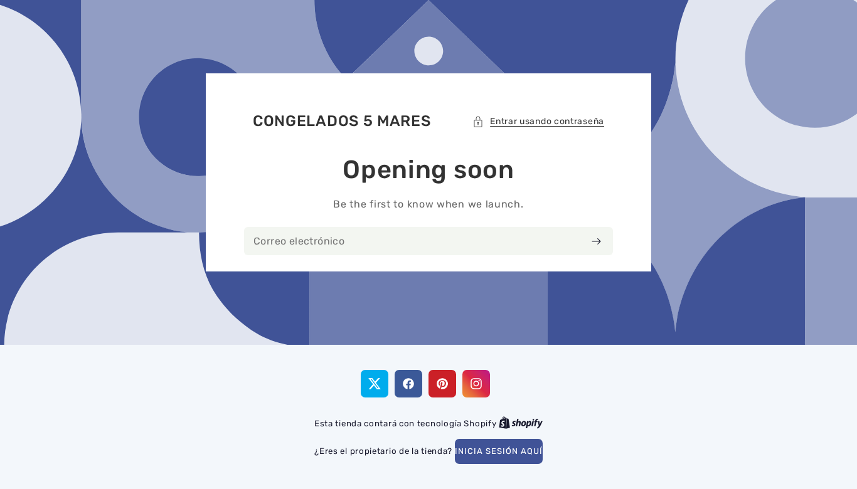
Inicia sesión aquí (499, 451)
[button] (538, 121)
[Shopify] (521, 423)
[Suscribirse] (596, 241)
